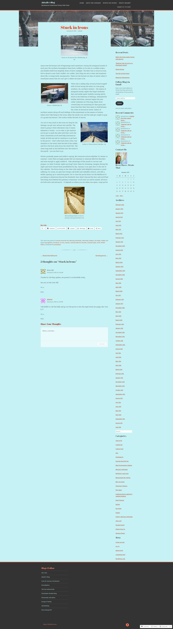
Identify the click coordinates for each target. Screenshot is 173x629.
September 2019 (120, 271)
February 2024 (120, 205)
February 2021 (120, 238)
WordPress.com (120, 559)
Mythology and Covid (122, 473)
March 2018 (119, 291)
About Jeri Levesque (93, 3)
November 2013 (120, 386)
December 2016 (120, 308)
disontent (56, 242)
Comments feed (120, 554)
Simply (103, 240)
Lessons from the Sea (62, 240)
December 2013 (120, 382)
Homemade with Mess (48, 597)
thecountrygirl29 (46, 610)
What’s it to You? (124, 7)
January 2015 (119, 328)
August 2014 (119, 349)
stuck (98, 242)
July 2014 (118, 353)
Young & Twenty (46, 601)
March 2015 (119, 320)
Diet (117, 453)
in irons (62, 242)
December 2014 (120, 332)
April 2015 (118, 316)
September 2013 (120, 394)
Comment (102, 344)
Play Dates (119, 490)
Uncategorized (120, 525)
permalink (57, 244)
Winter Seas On (120, 529)
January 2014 (119, 378)
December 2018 (120, 275)
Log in (117, 546)
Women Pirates (120, 533)
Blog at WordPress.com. (50, 624)
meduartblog (45, 606)
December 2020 (120, 246)
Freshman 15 (119, 457)
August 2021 (119, 217)
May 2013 (118, 411)
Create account (120, 542)
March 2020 (119, 262)
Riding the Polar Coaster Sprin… (127, 118)
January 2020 (119, 266)
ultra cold (118, 521)
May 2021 (118, 229)
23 (131, 188)
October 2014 (119, 341)
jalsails (80, 31)
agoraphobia (48, 242)
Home (82, 3)
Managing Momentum (122, 77)
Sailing (118, 504)
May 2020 (118, 258)
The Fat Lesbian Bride (47, 589)
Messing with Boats (75, 240)
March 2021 (119, 233)
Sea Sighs (97, 240)
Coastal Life (119, 445)
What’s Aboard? (125, 3)
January (67, 242)
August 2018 (119, 279)
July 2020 (118, 254)
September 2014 (120, 345)
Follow (119, 103)
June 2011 (118, 427)
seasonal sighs (91, 242)
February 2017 (120, 299)
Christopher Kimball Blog (49, 593)
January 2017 (119, 303)
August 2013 (119, 398)
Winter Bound (120, 69)
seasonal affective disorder (78, 242)
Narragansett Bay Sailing (123, 478)
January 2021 (119, 242)
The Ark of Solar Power (122, 73)
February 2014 (120, 373)
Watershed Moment (49, 256)
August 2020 (119, 250)
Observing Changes (88, 240)
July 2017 (118, 295)
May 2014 (118, 361)
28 (125, 191)
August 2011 (119, 423)
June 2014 (118, 357)
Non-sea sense (120, 482)
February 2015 (120, 324)
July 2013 (118, 402)
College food (119, 449)
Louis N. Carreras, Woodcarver (50, 581)
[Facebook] (127, 625)
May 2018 (118, 283)
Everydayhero (45, 585)
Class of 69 (119, 440)
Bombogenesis (102, 256)
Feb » (121, 196)
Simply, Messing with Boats (124, 517)
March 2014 (119, 369)
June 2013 (118, 406)
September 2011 (120, 419)
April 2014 (118, 365)
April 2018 (118, 287)
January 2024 (119, 209)
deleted (49, 299)
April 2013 (118, 415)
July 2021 (118, 221)
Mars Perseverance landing (124, 465)
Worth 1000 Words (110, 3)
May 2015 (118, 312)
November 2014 (120, 336)
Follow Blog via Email (123, 83)
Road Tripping (120, 500)
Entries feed (119, 550)
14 (125, 185)
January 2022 (119, 213)
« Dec (117, 196)
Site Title (44, 573)
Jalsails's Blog (48, 2)
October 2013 (119, 390)
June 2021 (118, 225)
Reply (42, 292)
